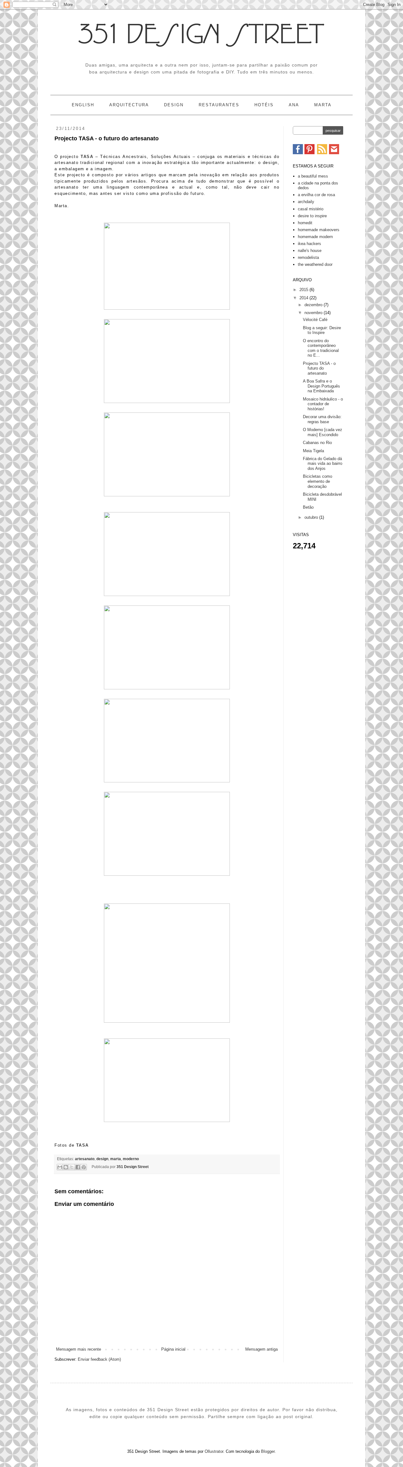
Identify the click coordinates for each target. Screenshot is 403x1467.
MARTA (323, 104)
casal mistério (310, 209)
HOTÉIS (264, 104)
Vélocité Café (315, 319)
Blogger (268, 1451)
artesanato (84, 1159)
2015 (304, 289)
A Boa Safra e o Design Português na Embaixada (321, 386)
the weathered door (315, 264)
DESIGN (174, 104)
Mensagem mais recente (78, 1349)
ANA (294, 104)
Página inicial (173, 1349)
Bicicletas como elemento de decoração (317, 481)
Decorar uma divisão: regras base (322, 419)
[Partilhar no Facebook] (78, 1167)
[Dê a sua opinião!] (66, 1167)
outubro (311, 517)
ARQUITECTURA (129, 104)
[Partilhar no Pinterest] (84, 1167)
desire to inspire (312, 215)
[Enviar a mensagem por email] (60, 1167)
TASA (87, 156)
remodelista (308, 257)
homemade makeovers (318, 229)
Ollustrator (214, 1451)
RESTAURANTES (219, 104)
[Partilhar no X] (72, 1167)
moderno (131, 1159)
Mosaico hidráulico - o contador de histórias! (323, 404)
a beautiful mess (313, 176)
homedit (305, 222)
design (102, 1159)
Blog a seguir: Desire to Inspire (322, 330)
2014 (304, 297)
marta (115, 1159)
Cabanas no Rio (317, 442)
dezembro (314, 304)
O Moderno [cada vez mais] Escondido (322, 432)
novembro (314, 312)
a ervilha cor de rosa (316, 194)
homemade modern (315, 236)
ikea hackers (309, 243)
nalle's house (309, 250)
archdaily (306, 201)
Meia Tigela (313, 450)
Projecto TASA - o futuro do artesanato (319, 368)
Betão (308, 507)
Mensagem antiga (261, 1349)
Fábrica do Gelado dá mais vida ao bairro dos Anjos (322, 463)
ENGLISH (83, 104)
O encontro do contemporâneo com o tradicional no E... (321, 348)
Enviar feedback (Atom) (99, 1359)
